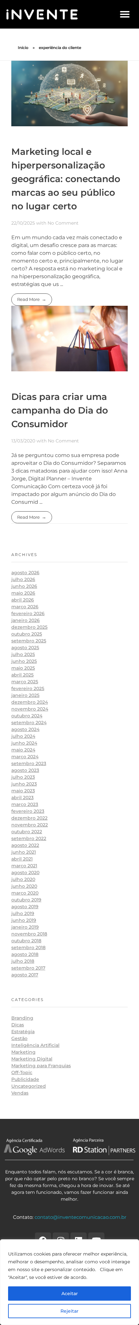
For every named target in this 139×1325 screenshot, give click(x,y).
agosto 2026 (25, 573)
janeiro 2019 (25, 927)
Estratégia (23, 1031)
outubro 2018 (26, 941)
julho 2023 (23, 777)
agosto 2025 (25, 647)
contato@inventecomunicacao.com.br (80, 1217)
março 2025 (24, 682)
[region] (69, 1282)
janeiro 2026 (25, 620)
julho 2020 (23, 879)
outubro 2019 (26, 900)
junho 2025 (24, 661)
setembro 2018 (28, 947)
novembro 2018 (29, 934)
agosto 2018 (24, 954)
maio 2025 (23, 668)
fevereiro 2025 (27, 688)
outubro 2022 (26, 832)
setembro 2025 (28, 641)
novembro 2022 (29, 825)
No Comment (63, 223)
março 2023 (24, 804)
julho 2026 (23, 579)
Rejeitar (69, 1311)
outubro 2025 (26, 634)
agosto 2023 (25, 770)
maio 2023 (23, 791)
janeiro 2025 (25, 695)
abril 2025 (22, 675)
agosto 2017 (24, 975)
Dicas (17, 1025)
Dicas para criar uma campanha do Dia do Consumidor (59, 410)
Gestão (19, 1038)
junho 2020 (24, 886)
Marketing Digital (31, 1059)
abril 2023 (22, 797)
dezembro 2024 (29, 702)
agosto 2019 (24, 907)
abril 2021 (22, 859)
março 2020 (24, 893)
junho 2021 (23, 852)
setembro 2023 (28, 763)
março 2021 (24, 866)
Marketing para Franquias (41, 1066)
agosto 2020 (25, 872)
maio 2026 (23, 593)
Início (23, 47)
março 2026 (24, 607)
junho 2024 (24, 743)
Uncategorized (28, 1086)
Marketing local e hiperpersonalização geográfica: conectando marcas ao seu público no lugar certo (65, 179)
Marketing (23, 1052)
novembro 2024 (29, 709)
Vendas (19, 1093)
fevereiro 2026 (28, 613)
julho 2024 (23, 736)
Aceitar (69, 1293)
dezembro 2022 (29, 818)
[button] (125, 14)
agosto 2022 (25, 845)
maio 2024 (23, 750)
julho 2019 (22, 913)
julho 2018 (22, 961)
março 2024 (24, 757)
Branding (22, 1018)
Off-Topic (21, 1072)
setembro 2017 (28, 968)
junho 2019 (23, 920)
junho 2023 (24, 784)
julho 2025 (23, 654)
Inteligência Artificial (35, 1045)
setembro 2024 (29, 722)
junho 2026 (24, 586)
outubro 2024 (26, 716)
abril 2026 (22, 600)
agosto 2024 (25, 729)
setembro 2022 (28, 838)
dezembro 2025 (29, 627)
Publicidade (25, 1079)
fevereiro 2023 (27, 811)
